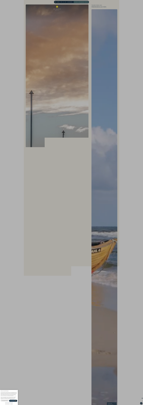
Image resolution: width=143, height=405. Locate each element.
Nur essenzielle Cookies (5, 400)
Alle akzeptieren (12, 400)
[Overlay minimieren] (17, 391)
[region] (9, 395)
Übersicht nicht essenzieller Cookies (9, 402)
